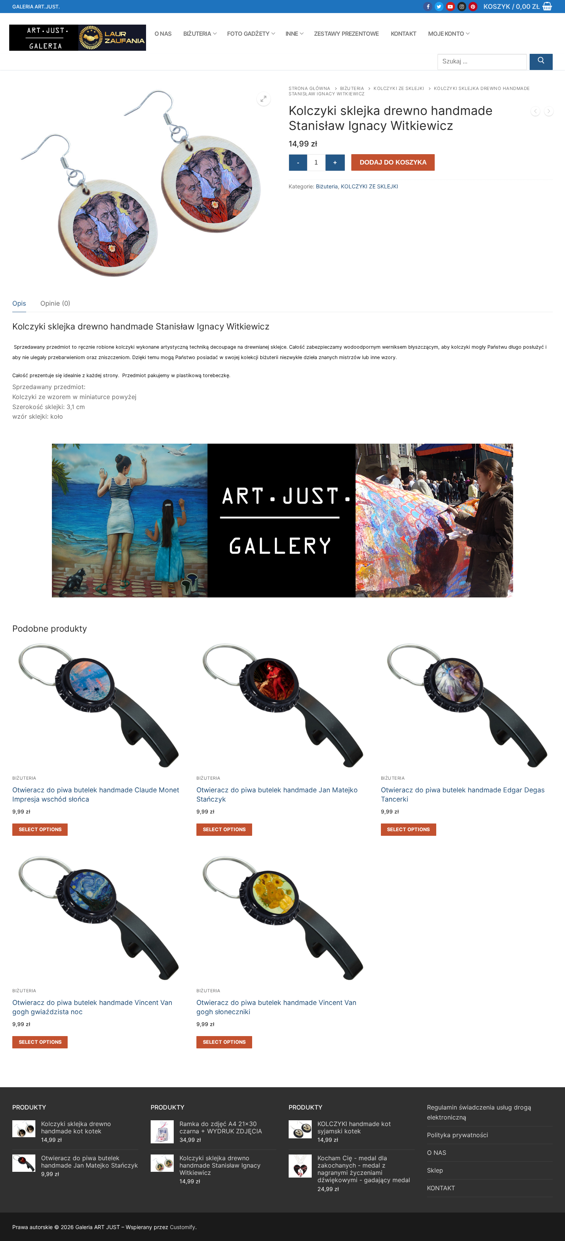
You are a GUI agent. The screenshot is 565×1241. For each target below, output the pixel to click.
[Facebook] (427, 6)
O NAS (436, 1152)
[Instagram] (461, 6)
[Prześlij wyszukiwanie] (541, 62)
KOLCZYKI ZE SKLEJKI (399, 88)
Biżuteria (352, 88)
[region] (282, 521)
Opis (19, 303)
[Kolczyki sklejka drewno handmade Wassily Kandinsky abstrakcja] (535, 112)
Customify (182, 1227)
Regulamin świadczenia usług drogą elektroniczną (479, 1112)
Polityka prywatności (457, 1135)
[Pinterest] (473, 6)
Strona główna (310, 88)
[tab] (19, 303)
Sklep (435, 1170)
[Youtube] (450, 6)
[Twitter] (439, 6)
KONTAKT (441, 1188)
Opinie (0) (55, 303)
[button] (264, 99)
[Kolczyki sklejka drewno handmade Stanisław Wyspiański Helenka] (548, 112)
